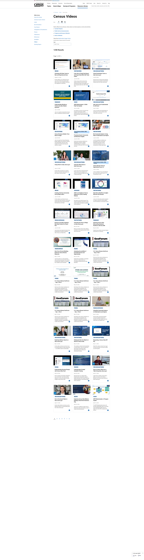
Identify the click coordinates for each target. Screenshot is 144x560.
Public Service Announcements (62, 31)
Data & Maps (57, 6)
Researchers (54, 3)
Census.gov (56, 12)
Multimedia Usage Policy (64, 38)
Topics (49, 6)
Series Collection (58, 35)
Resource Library (83, 6)
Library (60, 12)
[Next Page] (61, 56)
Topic (54, 42)
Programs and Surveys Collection (62, 33)
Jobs (94, 3)
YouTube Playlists (59, 28)
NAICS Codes (89, 3)
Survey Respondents (68, 3)
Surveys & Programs (69, 6)
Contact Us (104, 3)
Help (109, 3)
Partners (48, 3)
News (84, 3)
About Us (99, 3)
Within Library (37, 15)
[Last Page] (69, 419)
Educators (60, 3)
